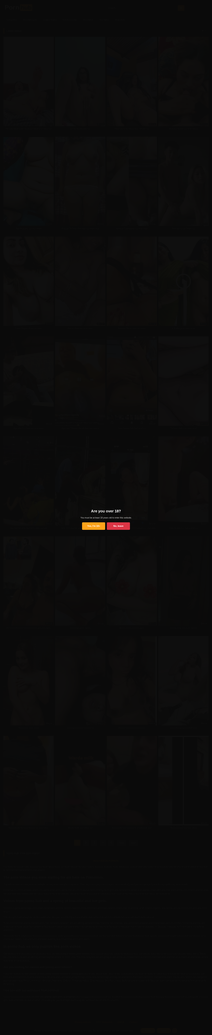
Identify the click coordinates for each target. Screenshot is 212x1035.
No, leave (118, 526)
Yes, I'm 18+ (93, 526)
